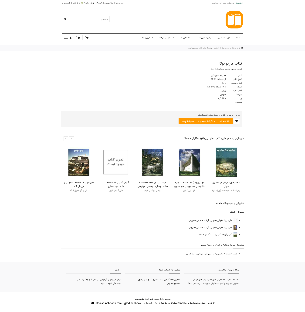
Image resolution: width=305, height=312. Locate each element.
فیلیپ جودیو (237, 69)
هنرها (228, 254)
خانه (238, 37)
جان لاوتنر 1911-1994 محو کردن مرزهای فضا (79, 184)
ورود (66, 38)
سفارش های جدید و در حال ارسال (208, 279)
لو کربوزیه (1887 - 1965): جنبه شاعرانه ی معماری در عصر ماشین (189, 184)
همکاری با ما (147, 37)
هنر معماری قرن (218, 75)
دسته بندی (187, 37)
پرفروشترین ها (205, 37)
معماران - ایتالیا (237, 212)
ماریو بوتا (228, 220)
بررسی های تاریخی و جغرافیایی (200, 254)
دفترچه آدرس (172, 283)
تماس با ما (66, 3)
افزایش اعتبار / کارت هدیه (83, 3)
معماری (219, 254)
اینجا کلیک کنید (83, 279)
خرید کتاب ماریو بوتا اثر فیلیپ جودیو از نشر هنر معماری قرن (213, 48)
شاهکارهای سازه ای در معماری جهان (226, 184)
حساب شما (119, 3)
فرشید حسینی (224, 69)
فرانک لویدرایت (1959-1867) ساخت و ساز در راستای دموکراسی (152, 184)
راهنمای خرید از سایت (110, 283)
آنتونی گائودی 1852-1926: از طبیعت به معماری (116, 184)
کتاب (235, 254)
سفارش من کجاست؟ (105, 3)
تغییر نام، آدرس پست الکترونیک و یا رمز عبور (158, 279)
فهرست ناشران (223, 37)
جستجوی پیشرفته (167, 37)
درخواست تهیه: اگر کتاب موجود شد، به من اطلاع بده (204, 121)
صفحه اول (166, 299)
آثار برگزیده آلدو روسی (222, 235)
